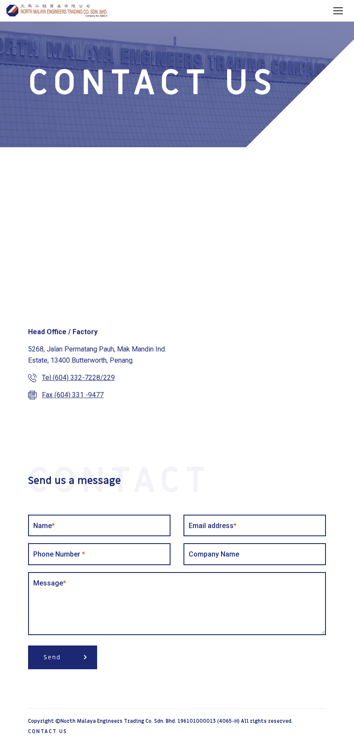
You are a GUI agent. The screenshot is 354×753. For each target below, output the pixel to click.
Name (44, 526)
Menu (338, 11)
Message (49, 583)
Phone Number (59, 554)
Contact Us (47, 731)
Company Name (214, 554)
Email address (213, 526)
